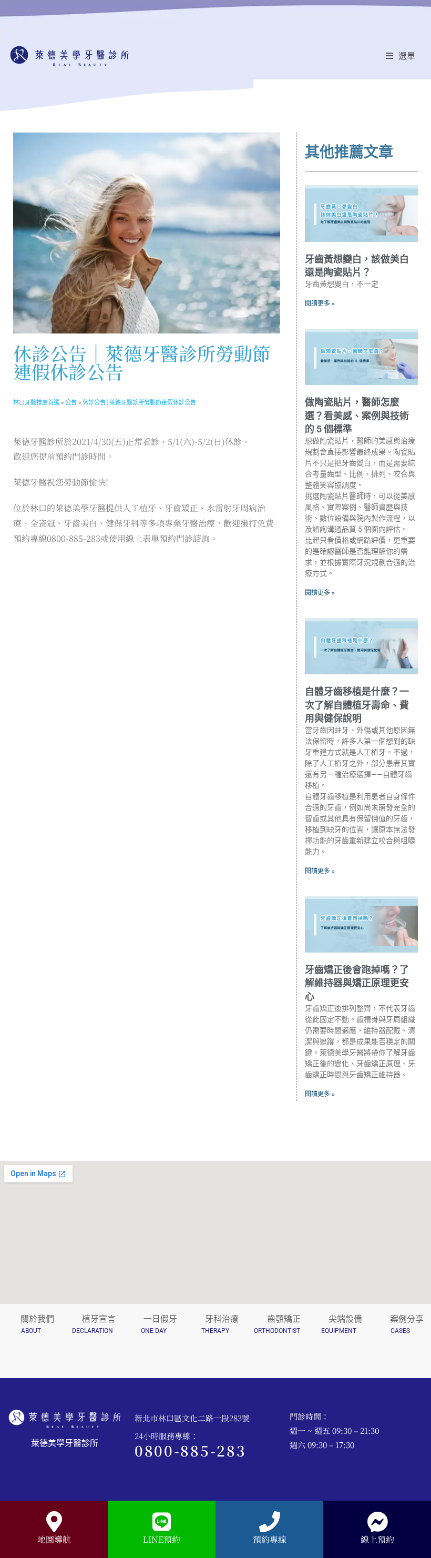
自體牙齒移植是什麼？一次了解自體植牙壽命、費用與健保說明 (357, 704)
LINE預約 (161, 1539)
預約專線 (269, 1539)
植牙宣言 (99, 1319)
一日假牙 (160, 1319)
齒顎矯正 (284, 1319)
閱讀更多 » (320, 303)
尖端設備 (345, 1319)
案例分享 (407, 1319)
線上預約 (377, 1539)
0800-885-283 (190, 1450)
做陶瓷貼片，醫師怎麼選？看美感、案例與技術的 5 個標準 (357, 415)
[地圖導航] (54, 1521)
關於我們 (37, 1319)
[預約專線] (269, 1521)
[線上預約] (377, 1521)
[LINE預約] (161, 1521)
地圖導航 (54, 1539)
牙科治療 (222, 1319)
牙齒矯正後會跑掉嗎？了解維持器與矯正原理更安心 (357, 982)
